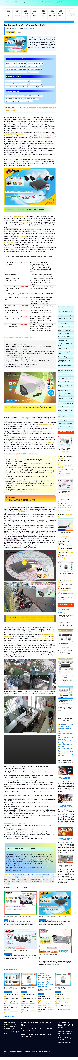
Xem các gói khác (9, 1016)
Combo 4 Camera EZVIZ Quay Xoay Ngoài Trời (10, 988)
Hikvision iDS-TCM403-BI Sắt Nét (48, 955)
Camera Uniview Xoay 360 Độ (65, 423)
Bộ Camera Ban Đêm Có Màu (31, 98)
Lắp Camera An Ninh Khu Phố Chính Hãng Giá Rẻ (17, 916)
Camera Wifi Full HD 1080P (64, 375)
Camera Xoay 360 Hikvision (65, 420)
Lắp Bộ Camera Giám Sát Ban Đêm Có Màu (16, 95)
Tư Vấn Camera (62, 2)
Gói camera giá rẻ (11, 969)
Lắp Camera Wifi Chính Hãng (51, 2)
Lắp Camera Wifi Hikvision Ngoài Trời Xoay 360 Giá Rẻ (65, 394)
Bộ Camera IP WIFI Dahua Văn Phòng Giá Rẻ (65, 672)
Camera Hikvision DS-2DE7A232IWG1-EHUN (61, 988)
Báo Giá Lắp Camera (33, 72)
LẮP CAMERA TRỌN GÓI (38, 2)
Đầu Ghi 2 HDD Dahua (63, 333)
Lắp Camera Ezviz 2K (32, 86)
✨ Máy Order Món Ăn (64, 732)
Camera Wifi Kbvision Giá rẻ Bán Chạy (65, 370)
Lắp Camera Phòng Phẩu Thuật (64, 352)
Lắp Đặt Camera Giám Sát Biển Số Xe (65, 866)
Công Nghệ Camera (26, 2)
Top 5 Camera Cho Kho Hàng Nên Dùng (16, 63)
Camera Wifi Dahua (63, 390)
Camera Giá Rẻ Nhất (63, 348)
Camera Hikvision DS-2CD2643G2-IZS (65, 492)
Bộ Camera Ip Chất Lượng (64, 315)
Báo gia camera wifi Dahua (35, 69)
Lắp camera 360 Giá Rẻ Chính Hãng (14, 98)
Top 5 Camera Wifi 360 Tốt (64, 378)
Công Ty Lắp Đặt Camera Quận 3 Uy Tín (65, 806)
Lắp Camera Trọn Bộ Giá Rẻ (65, 311)
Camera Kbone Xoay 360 (64, 326)
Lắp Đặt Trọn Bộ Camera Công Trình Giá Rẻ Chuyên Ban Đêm (26, 881)
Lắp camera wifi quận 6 (65, 1031)
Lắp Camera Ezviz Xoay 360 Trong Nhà (65, 410)
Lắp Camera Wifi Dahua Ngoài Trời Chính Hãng (17, 81)
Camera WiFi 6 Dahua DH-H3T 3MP (28, 988)
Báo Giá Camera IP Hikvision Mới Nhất (15, 66)
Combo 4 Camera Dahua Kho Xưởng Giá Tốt (65, 700)
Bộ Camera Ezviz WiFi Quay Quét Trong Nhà (66, 616)
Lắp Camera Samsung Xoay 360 (65, 427)
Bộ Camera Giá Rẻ (62, 323)
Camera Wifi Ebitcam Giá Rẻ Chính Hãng (15, 86)
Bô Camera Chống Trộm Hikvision (64, 307)
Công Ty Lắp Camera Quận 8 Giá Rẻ (21, 874)
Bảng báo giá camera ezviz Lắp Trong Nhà (16, 72)
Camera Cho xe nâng (63, 340)
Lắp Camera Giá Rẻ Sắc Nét (65, 330)
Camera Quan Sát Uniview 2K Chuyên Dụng (65, 319)
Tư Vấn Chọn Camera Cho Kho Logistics (65, 344)
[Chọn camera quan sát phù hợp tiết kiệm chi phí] (72, 14)
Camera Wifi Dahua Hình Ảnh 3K (46, 86)
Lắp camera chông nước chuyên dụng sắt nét (25, 25)
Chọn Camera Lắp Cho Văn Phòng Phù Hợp (38, 877)
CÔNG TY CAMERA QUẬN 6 (11, 3)
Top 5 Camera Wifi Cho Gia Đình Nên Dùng (16, 69)
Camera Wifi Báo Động (36, 84)
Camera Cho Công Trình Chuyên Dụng (64, 360)
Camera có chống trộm (63, 357)
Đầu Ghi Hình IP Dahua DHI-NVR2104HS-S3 (65, 533)
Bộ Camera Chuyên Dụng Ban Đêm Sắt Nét (16, 950)
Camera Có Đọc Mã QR (64, 337)
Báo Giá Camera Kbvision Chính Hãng (40, 874)
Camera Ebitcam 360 (35, 81)
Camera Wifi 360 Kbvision (64, 382)
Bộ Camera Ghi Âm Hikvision (36, 95)
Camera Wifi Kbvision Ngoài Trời (65, 399)
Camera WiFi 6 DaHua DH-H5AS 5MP (45, 989)
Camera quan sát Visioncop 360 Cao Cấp (65, 415)
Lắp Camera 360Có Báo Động (65, 403)
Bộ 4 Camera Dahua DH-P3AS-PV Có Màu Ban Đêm (65, 644)
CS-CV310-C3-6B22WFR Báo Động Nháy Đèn (65, 448)
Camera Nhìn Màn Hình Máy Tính (35, 63)
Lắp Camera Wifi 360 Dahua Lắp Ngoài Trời (65, 385)
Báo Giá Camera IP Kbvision (33, 66)
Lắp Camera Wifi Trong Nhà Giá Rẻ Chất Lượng (17, 84)
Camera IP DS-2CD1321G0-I (66, 573)
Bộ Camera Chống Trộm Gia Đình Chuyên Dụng (29, 879)
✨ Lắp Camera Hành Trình (65, 752)
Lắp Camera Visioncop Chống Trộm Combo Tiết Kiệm (19, 101)
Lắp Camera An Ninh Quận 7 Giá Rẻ (65, 778)
